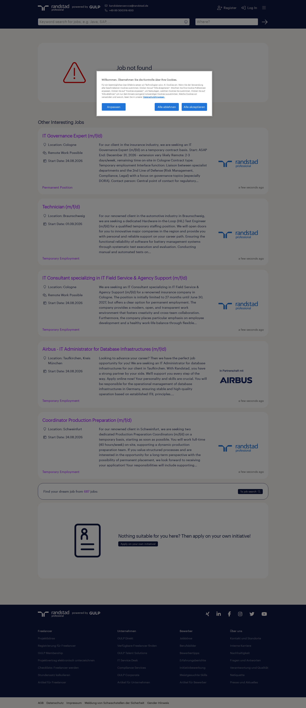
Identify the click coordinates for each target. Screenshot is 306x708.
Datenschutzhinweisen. (154, 97)
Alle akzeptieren (194, 106)
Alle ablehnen (167, 106)
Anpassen (113, 106)
